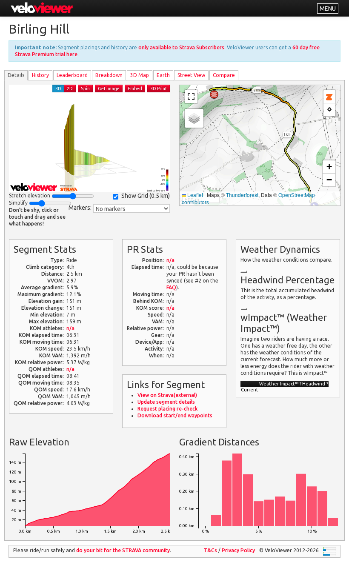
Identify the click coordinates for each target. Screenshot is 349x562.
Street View (191, 75)
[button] (214, 94)
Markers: (80, 207)
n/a (70, 328)
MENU (328, 8)
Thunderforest (242, 194)
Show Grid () (145, 195)
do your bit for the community (123, 550)
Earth (163, 75)
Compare (224, 75)
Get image (109, 88)
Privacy (238, 550)
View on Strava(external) (167, 395)
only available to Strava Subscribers (181, 47)
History (40, 75)
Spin (85, 88)
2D (70, 88)
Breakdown (109, 75)
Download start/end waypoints (174, 415)
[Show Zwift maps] (329, 96)
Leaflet (194, 194)
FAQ (171, 287)
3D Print (158, 88)
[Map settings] (329, 109)
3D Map (139, 75)
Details (16, 75)
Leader (72, 75)
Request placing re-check (167, 408)
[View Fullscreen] (191, 96)
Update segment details (166, 402)
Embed (135, 88)
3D (58, 88)
